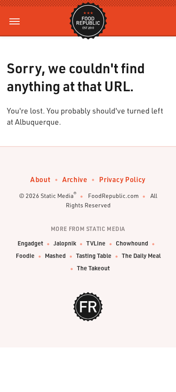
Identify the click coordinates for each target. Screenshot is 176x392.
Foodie (25, 255)
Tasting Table (93, 255)
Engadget (30, 243)
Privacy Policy (122, 179)
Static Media (57, 195)
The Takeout (93, 268)
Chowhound (132, 243)
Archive (74, 179)
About (40, 179)
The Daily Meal (141, 255)
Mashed (55, 255)
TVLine (96, 243)
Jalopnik (64, 243)
